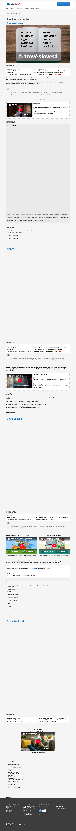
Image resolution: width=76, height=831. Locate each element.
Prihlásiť (38, 8)
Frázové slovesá (14, 23)
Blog (12, 8)
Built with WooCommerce (23, 824)
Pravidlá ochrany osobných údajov (29, 808)
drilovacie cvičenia (32, 568)
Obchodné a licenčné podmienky (29, 806)
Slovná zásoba (14, 418)
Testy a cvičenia (19, 8)
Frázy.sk (61, 806)
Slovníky (27, 8)
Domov (6, 8)
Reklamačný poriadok (27, 807)
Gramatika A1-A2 (15, 621)
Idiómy (10, 249)
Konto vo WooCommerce (27, 810)
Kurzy (32, 8)
